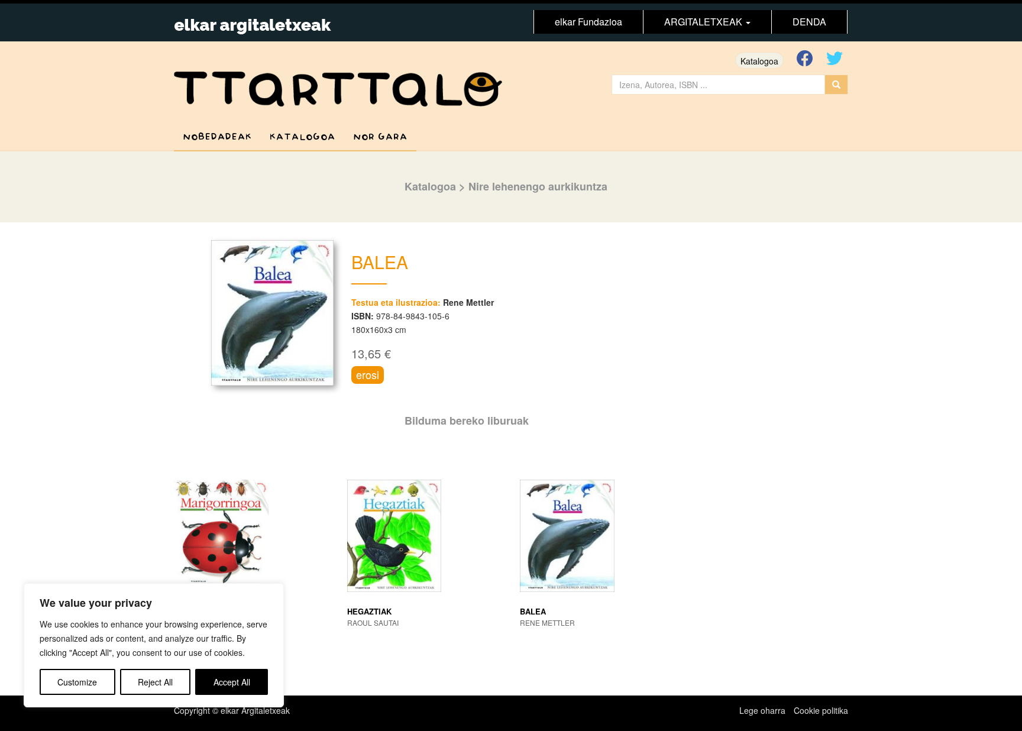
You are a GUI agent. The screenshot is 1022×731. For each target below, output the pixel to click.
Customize (77, 682)
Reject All (155, 682)
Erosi (367, 374)
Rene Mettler (468, 302)
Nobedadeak (217, 137)
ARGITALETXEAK (704, 21)
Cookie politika (821, 710)
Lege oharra (762, 710)
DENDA (809, 21)
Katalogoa (759, 61)
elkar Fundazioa (588, 21)
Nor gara (380, 137)
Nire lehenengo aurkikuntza (537, 186)
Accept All (232, 682)
